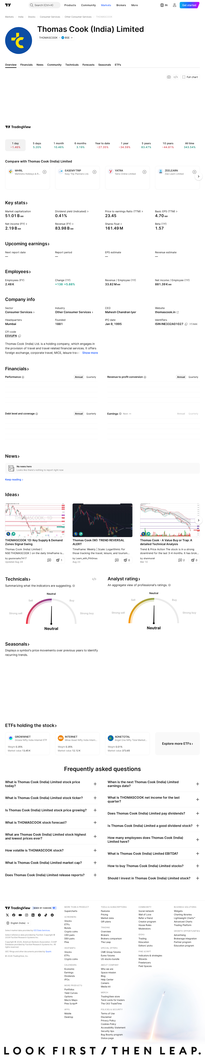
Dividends (69, 976)
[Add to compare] (44, 172)
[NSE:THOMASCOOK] (8, 534)
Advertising (180, 935)
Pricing (104, 914)
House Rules (145, 925)
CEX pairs (69, 935)
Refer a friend (146, 918)
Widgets (178, 911)
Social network (146, 911)
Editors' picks (145, 945)
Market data (107, 918)
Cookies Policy (108, 1024)
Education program (184, 945)
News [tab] (40, 64)
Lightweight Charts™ (184, 918)
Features (105, 911)
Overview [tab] (10, 64)
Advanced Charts (183, 921)
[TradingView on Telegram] (39, 915)
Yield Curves (71, 993)
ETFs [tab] (118, 64)
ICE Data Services (42, 930)
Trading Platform (182, 925)
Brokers (121, 5)
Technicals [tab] (72, 64)
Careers (105, 983)
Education (144, 942)
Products (70, 5)
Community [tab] (54, 64)
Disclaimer (106, 1017)
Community (88, 5)
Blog (103, 976)
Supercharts (70, 911)
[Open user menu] (174, 5)
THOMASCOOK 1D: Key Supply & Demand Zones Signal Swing (34, 542)
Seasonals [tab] (104, 64)
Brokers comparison (111, 938)
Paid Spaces (145, 966)
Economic (69, 969)
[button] (78, 5)
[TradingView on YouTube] (20, 915)
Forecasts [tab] (88, 64)
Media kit (106, 986)
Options (68, 996)
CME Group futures (111, 952)
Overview (106, 931)
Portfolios (69, 989)
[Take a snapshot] (169, 77)
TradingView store (110, 996)
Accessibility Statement (113, 1027)
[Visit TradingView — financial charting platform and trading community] (18, 127)
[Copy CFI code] (19, 336)
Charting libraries (183, 914)
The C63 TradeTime (111, 1003)
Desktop (68, 1017)
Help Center (107, 979)
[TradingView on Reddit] (52, 915)
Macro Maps (70, 1000)
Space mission (108, 972)
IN (166, 5)
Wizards (143, 959)
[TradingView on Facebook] (14, 915)
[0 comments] (49, 560)
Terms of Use (108, 1013)
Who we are (107, 969)
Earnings (68, 972)
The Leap (106, 942)
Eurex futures (108, 955)
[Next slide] (198, 520)
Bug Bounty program (112, 1034)
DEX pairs (69, 938)
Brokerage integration (185, 938)
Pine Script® (70, 1003)
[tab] (79, 377)
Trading (143, 938)
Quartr (48, 951)
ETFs (67, 924)
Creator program (147, 921)
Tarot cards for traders (113, 1000)
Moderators (145, 928)
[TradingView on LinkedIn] (33, 915)
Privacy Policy (108, 1020)
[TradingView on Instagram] (26, 915)
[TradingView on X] (7, 915)
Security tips (107, 1031)
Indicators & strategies (150, 955)
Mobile (67, 1013)
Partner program (182, 942)
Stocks (68, 921)
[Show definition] (32, 211)
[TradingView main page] (8, 5)
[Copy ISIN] (186, 324)
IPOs (66, 979)
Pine (66, 942)
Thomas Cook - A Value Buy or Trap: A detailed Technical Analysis (166, 542)
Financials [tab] (26, 64)
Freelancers (145, 962)
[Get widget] (175, 77)
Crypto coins (71, 931)
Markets (106, 5)
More (134, 5)
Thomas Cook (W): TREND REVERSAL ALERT (98, 542)
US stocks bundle (110, 959)
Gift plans (106, 921)
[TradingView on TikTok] (46, 915)
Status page (107, 1038)
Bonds (67, 928)
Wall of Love (145, 914)
